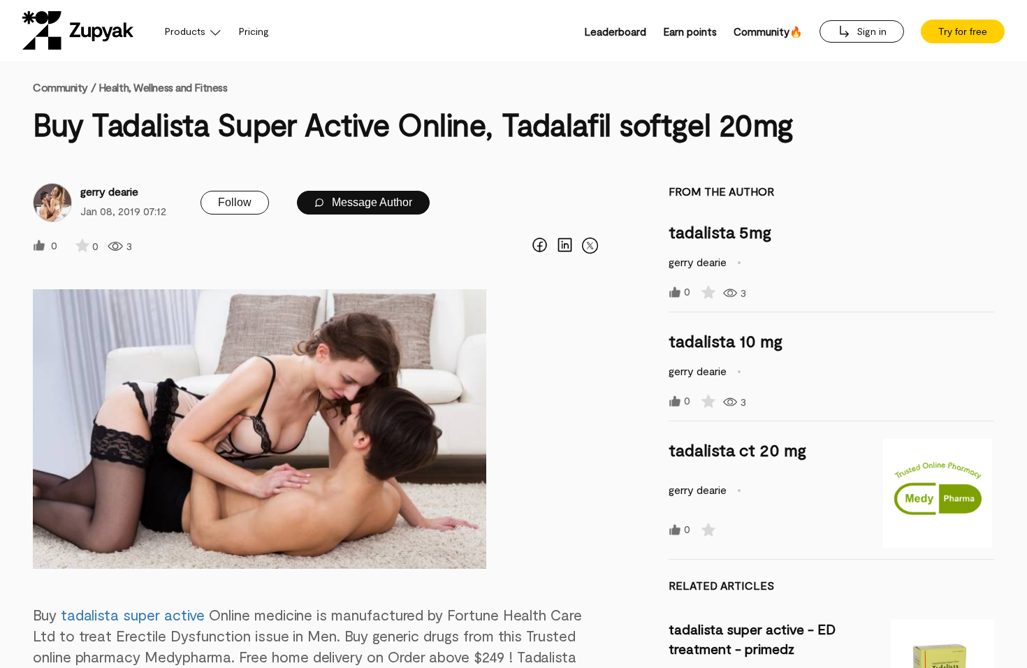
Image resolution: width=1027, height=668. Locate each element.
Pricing (254, 31)
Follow (235, 202)
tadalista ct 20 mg (737, 450)
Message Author (370, 202)
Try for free (962, 31)
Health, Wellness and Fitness (163, 87)
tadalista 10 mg (725, 341)
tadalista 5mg (720, 232)
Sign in (870, 31)
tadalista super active (133, 614)
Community (64, 87)
